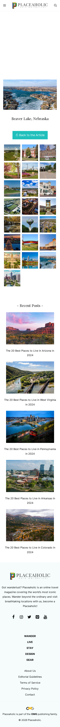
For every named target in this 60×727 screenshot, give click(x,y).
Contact (30, 694)
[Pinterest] (37, 617)
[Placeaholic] (30, 5)
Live (30, 642)
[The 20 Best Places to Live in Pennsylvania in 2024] (30, 427)
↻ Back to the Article (30, 135)
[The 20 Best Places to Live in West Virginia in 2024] (30, 378)
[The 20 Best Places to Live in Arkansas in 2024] (30, 477)
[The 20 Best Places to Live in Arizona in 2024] (30, 329)
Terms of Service (30, 682)
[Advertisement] (30, 43)
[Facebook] (13, 617)
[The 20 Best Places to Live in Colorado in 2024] (30, 526)
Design (30, 653)
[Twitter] (29, 617)
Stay (30, 648)
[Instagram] (21, 617)
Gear (30, 659)
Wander (30, 636)
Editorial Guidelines (30, 676)
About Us (30, 670)
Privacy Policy (30, 688)
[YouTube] (45, 617)
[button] (55, 5)
